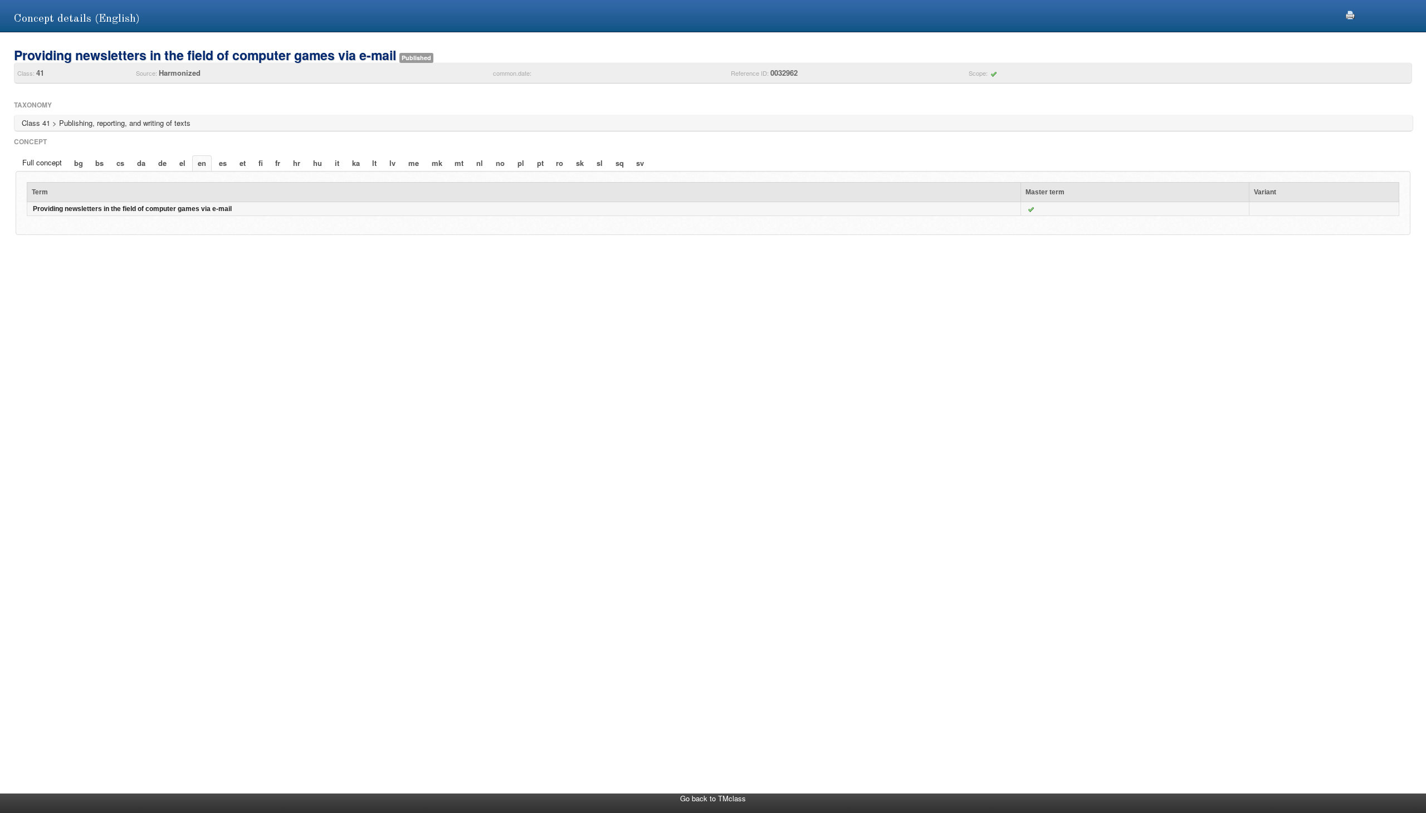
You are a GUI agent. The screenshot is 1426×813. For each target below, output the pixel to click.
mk (437, 163)
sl (600, 163)
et (243, 163)
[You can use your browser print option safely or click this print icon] (1350, 13)
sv (640, 163)
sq (620, 163)
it (337, 163)
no (500, 163)
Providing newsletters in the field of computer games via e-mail (132, 209)
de (162, 163)
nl (479, 163)
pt (540, 163)
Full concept (42, 162)
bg (78, 163)
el (182, 163)
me (413, 163)
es (223, 163)
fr (277, 163)
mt (459, 163)
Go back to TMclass (713, 798)
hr (296, 163)
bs (99, 163)
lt (374, 163)
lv (392, 163)
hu (317, 163)
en (202, 163)
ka (356, 163)
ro (559, 163)
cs (120, 163)
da (141, 163)
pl (520, 163)
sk (580, 163)
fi (260, 163)
